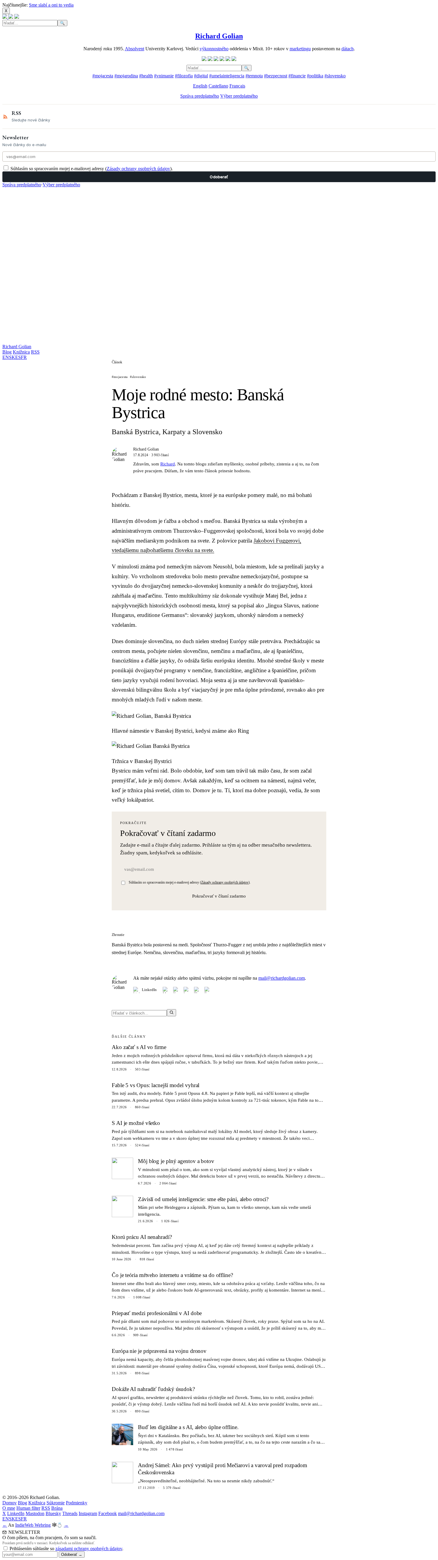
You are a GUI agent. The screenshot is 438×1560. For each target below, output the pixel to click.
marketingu (300, 48)
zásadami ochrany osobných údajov (88, 1548)
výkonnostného (214, 48)
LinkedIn (149, 989)
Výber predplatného (239, 96)
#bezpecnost (275, 75)
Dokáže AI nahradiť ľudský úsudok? (153, 1389)
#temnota (254, 75)
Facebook (107, 1513)
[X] (176, 990)
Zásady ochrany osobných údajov (138, 168)
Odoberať (219, 176)
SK (12, 357)
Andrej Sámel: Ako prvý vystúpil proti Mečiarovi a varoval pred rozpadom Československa (222, 1469)
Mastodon (35, 1513)
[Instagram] (187, 990)
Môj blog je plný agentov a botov (176, 1161)
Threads (69, 1513)
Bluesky (53, 1513)
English (200, 85)
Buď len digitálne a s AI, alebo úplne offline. (188, 1427)
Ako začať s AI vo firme (139, 1047)
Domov (9, 1502)
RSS (35, 351)
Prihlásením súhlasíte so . (66, 1548)
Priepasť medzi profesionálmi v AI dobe (157, 1313)
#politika (315, 75)
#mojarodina (126, 75)
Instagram (88, 1513)
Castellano (218, 85)
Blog (7, 351)
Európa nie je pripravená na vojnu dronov (159, 1351)
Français (237, 85)
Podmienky (76, 1502)
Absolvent (134, 48)
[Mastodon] (166, 990)
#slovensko (335, 75)
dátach (347, 48)
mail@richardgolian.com (281, 978)
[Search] (171, 1012)
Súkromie (55, 1502)
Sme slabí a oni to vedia (51, 4)
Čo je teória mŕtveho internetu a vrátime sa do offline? (172, 1275)
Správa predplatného (199, 96)
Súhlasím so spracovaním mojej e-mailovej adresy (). (91, 168)
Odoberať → (71, 1554)
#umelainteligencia (226, 75)
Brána (57, 1508)
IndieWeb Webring (33, 1525)
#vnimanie (164, 75)
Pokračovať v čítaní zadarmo (219, 896)
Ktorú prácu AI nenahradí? (142, 1237)
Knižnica (21, 351)
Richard (167, 464)
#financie (297, 75)
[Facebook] (207, 990)
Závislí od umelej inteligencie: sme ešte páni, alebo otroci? (203, 1199)
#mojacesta (102, 75)
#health (146, 75)
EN (5, 357)
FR (24, 357)
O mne (8, 1508)
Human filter (28, 1508)
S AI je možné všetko (136, 1123)
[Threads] (197, 990)
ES (18, 357)
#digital (201, 75)
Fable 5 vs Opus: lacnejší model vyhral (155, 1085)
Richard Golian (16, 346)
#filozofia (184, 75)
